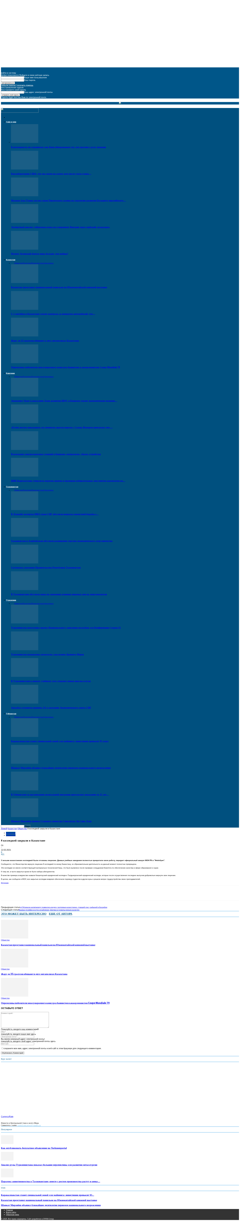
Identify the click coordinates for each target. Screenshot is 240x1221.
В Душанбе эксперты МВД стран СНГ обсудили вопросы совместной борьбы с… (55, 514)
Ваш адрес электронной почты (38, 92)
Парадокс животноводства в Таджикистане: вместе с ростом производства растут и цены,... (50, 1181)
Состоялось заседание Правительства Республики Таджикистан (46, 567)
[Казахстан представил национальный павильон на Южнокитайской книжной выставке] (24, 282)
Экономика (49, 263)
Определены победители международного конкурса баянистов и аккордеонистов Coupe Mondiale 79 (65, 367)
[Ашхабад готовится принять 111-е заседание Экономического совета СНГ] (24, 703)
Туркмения (11, 600)
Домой (4, 829)
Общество (18, 263)
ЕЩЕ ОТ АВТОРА (60, 913)
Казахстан (10, 260)
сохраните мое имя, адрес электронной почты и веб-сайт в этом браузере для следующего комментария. (52, 1048)
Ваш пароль (29, 80)
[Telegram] (32, 895)
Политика (27, 263)
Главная (9, 1210)
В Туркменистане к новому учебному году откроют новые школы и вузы (51, 681)
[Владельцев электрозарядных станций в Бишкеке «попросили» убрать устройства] (24, 449)
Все (12, 263)
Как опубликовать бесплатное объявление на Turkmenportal (34, 1148)
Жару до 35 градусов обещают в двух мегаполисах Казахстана (45, 340)
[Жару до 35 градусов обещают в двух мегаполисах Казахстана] (24, 336)
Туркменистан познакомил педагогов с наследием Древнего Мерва (47, 654)
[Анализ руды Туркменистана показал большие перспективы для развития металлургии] (7, 1160)
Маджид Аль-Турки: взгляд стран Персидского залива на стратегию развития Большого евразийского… (68, 200)
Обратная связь (12, 1214)
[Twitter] (14, 895)
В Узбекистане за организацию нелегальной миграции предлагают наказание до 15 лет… (60, 794)
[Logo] (19, 112)
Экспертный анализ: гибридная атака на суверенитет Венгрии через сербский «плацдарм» (60, 227)
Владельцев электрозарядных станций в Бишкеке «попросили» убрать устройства (56, 454)
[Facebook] (5, 895)
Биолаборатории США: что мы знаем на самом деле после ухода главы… (51, 173)
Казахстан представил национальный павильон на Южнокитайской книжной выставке (59, 287)
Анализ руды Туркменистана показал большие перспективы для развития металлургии (49, 1164)
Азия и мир (11, 122)
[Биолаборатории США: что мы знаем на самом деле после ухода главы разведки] (24, 169)
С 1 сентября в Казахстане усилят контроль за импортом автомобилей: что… (53, 314)
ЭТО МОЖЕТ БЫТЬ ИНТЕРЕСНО (23, 913)
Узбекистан (11, 714)
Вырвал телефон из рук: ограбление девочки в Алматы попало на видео (49, 909)
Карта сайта (11, 1212)
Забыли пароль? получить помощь (17, 85)
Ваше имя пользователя (35, 78)
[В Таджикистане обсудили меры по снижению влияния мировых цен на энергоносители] (24, 589)
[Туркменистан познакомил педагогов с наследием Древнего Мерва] (24, 649)
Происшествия (37, 263)
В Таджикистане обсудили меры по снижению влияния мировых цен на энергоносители (59, 594)
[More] (50, 895)
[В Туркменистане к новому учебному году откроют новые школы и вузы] (24, 676)
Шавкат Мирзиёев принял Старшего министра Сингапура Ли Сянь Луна (51, 821)
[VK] (41, 895)
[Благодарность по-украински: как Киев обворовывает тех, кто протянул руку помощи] (24, 142)
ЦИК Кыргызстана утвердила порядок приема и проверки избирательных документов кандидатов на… (68, 480)
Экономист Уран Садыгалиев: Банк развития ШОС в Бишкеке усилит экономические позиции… (64, 400)
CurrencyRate (7, 1116)
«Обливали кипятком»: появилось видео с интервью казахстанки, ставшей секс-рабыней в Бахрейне (63, 907)
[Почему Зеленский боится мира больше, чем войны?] (24, 249)
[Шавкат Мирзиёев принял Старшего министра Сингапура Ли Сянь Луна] (24, 816)
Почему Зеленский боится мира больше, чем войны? (39, 253)
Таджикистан (12, 487)
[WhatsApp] (23, 895)
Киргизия (10, 373)
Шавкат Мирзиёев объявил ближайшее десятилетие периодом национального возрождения (61, 767)
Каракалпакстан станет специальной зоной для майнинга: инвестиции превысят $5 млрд (59, 741)
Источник (4, 883)
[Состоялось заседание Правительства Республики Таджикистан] (24, 563)
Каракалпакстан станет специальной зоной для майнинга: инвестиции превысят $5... (47, 1195)
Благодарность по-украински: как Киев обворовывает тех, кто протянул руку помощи (58, 147)
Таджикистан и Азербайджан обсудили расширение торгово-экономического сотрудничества (61, 541)
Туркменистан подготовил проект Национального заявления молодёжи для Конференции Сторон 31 (66, 627)
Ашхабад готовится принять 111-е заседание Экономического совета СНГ (51, 707)
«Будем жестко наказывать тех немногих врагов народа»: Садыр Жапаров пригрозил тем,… (61, 427)
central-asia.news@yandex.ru (29, 1125)
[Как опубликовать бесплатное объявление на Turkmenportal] (7, 1143)
